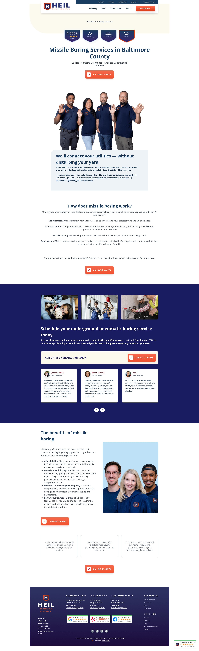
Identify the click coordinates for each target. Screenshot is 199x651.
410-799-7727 (94, 605)
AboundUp (106, 641)
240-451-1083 (115, 605)
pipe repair (119, 258)
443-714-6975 (71, 605)
